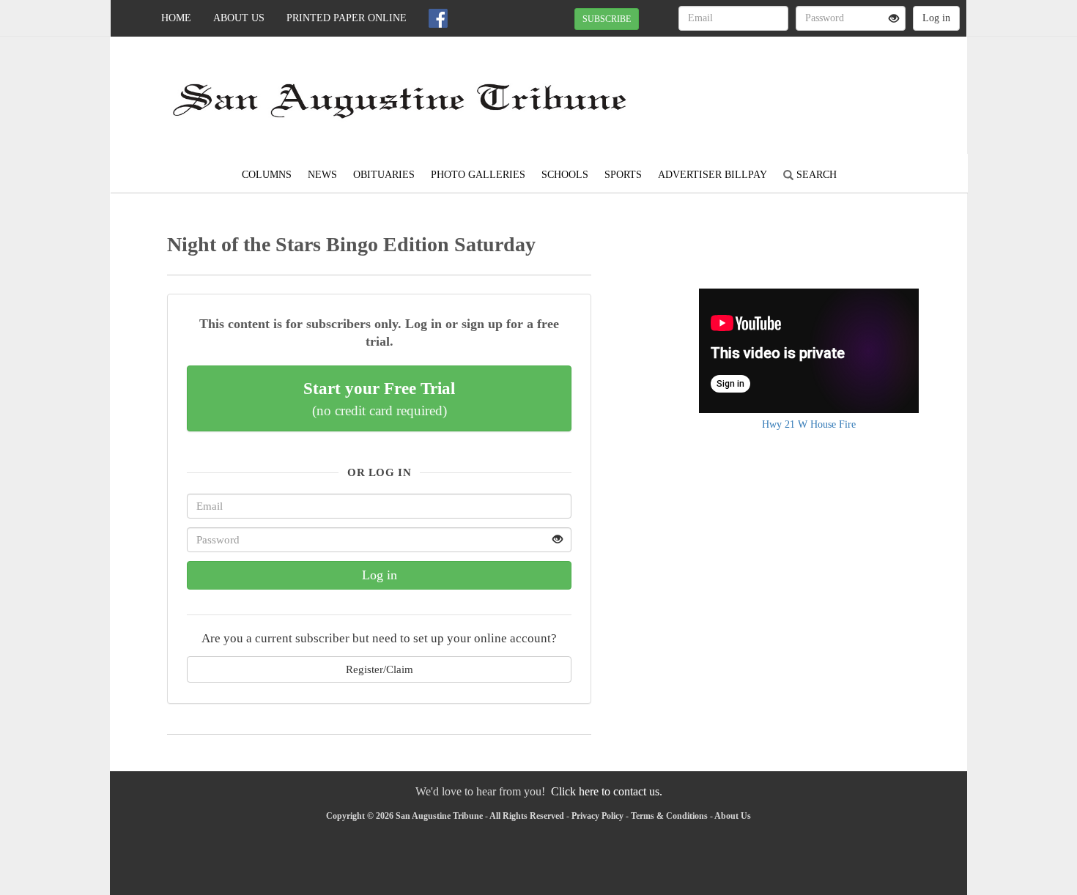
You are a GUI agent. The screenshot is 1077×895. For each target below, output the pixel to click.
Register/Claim (379, 669)
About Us (238, 17)
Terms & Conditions (669, 816)
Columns (267, 174)
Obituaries (384, 174)
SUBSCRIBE (606, 19)
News (322, 174)
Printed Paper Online (346, 17)
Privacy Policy (597, 816)
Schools (564, 174)
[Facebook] (438, 18)
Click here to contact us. (606, 791)
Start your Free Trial (379, 398)
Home (176, 17)
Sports (623, 174)
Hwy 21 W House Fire (809, 424)
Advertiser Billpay (712, 174)
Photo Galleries (478, 174)
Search (815, 174)
